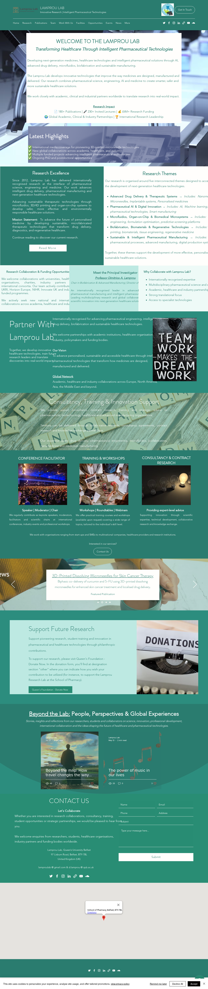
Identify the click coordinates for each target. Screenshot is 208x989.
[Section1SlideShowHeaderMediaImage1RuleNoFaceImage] (101, 602)
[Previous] (13, 584)
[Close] (204, 983)
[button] (66, 22)
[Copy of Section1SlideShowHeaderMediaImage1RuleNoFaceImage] (98, 602)
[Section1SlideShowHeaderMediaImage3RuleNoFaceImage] (109, 602)
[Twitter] (164, 23)
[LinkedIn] (178, 23)
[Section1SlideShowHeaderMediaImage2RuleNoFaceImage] (106, 602)
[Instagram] (174, 23)
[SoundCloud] (193, 23)
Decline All (177, 983)
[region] (103, 145)
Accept (193, 983)
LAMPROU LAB (52, 7)
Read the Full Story (131, 586)
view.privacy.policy (120, 983)
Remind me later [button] (158, 983)
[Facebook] (169, 23)
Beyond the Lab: (49, 713)
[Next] (195, 584)
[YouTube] (188, 23)
